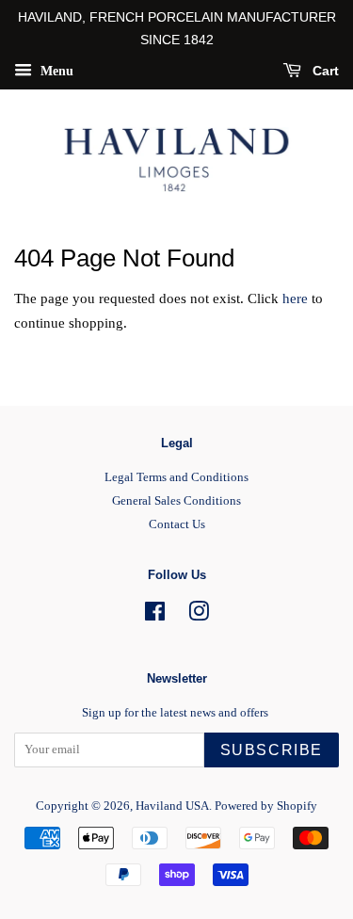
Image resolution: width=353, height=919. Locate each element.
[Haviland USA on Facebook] (155, 615)
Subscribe (271, 750)
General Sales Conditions (176, 501)
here (295, 298)
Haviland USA (172, 806)
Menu (55, 70)
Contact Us (177, 524)
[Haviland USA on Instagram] (198, 615)
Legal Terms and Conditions (176, 477)
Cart (324, 70)
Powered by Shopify (266, 806)
